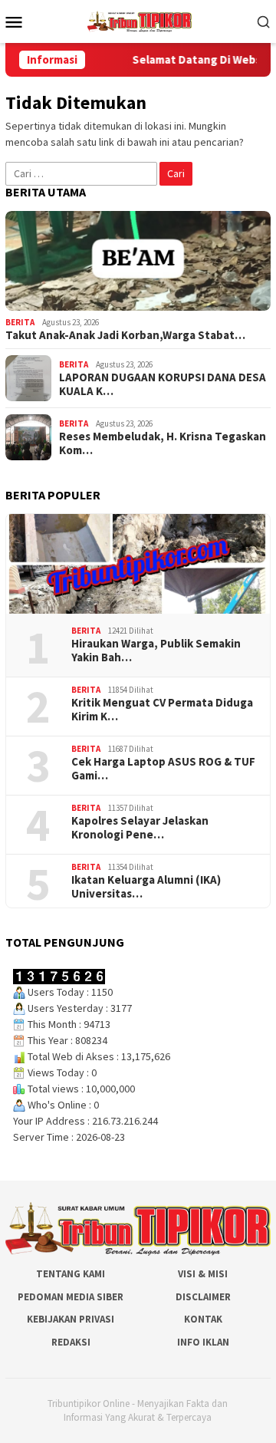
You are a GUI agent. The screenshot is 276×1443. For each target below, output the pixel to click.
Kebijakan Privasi (70, 1319)
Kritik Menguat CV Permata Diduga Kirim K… (162, 709)
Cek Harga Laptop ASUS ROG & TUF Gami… (163, 768)
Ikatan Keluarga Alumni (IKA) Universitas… (146, 887)
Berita (19, 322)
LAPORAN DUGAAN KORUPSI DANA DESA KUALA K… (162, 384)
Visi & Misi (203, 1273)
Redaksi (70, 1342)
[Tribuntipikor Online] (139, 20)
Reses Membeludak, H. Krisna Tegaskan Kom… (162, 443)
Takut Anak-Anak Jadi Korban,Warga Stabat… (125, 335)
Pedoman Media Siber (70, 1296)
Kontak (203, 1319)
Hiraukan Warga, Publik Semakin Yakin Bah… (156, 650)
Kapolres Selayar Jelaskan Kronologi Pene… (140, 828)
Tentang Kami (70, 1273)
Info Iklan (203, 1342)
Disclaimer (203, 1296)
